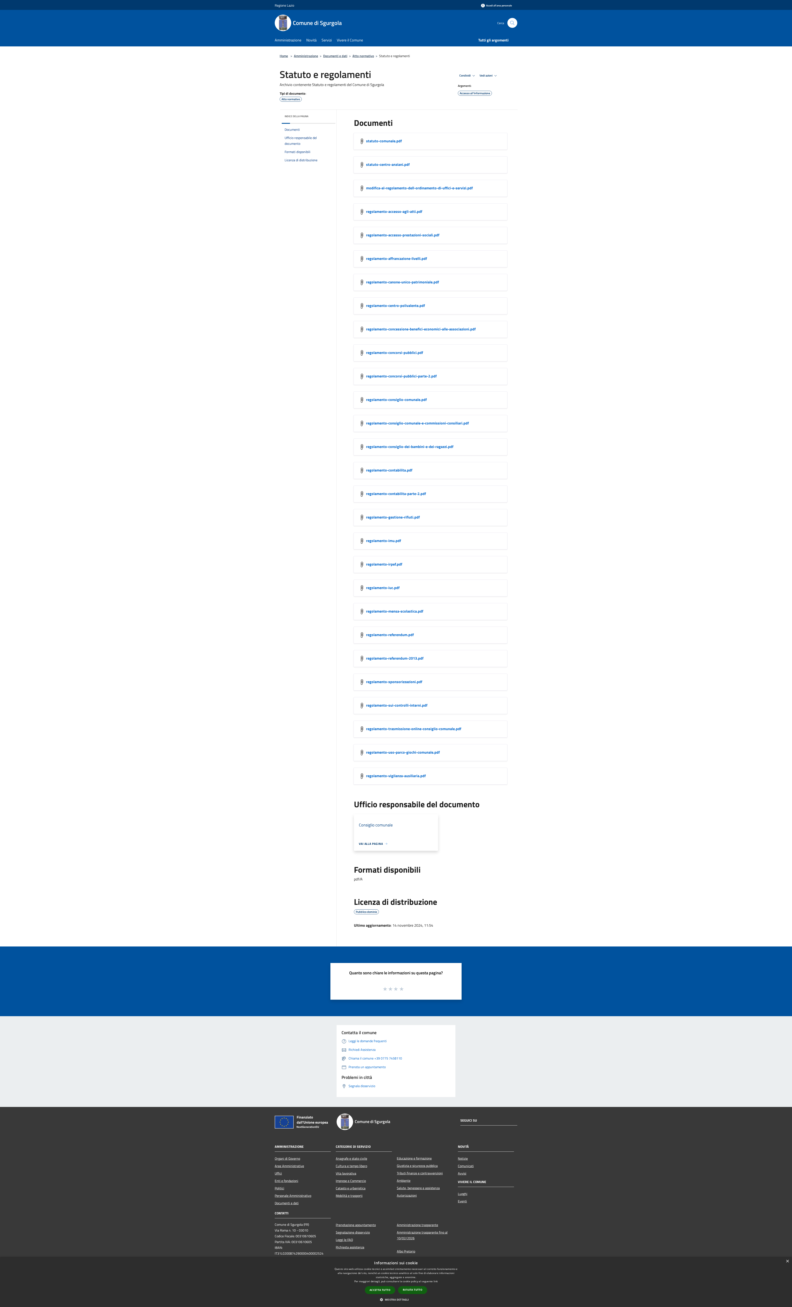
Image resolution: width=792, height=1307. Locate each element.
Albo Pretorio (406, 1251)
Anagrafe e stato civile (351, 1158)
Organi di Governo (287, 1158)
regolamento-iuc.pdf (383, 587)
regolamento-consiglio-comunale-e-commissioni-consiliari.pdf (417, 423)
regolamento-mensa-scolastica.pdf (394, 611)
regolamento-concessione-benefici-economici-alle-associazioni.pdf (421, 329)
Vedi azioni (486, 75)
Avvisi (462, 1173)
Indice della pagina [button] (296, 116)
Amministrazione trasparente (417, 1224)
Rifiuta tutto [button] (412, 1290)
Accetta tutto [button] (380, 1290)
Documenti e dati (335, 55)
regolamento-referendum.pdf (390, 635)
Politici (279, 1188)
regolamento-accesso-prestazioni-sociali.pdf (402, 235)
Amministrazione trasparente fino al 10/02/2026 (422, 1235)
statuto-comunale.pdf (384, 141)
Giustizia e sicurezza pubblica (417, 1165)
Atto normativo (363, 55)
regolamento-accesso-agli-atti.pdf (394, 211)
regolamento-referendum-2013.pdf (394, 658)
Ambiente (403, 1180)
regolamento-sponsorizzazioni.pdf (394, 682)
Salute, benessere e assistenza (418, 1188)
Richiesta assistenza (350, 1247)
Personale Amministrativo (293, 1195)
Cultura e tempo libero (351, 1165)
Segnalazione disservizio (353, 1232)
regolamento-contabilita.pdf (389, 470)
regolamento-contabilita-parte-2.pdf (396, 493)
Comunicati (466, 1165)
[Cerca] (512, 23)
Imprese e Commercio (351, 1180)
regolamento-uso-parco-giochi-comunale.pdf (403, 752)
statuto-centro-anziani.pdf (388, 164)
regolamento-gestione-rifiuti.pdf (393, 517)
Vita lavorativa (346, 1173)
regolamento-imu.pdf (383, 540)
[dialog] (396, 1282)
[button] (396, 1299)
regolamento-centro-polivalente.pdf (395, 305)
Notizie (463, 1158)
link (436, 1281)
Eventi (462, 1201)
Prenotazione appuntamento (356, 1224)
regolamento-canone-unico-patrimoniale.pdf (402, 282)
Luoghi (462, 1193)
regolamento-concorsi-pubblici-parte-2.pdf (401, 376)
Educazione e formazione (414, 1158)
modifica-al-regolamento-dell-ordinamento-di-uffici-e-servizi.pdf (419, 188)
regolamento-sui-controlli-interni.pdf (396, 705)
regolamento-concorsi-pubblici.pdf (394, 352)
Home (284, 55)
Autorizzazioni (407, 1195)
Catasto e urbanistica (350, 1188)
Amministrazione (306, 55)
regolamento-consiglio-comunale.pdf (396, 399)
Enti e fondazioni (286, 1180)
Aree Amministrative (289, 1165)
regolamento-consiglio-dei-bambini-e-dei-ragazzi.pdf (409, 446)
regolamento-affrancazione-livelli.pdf (396, 258)
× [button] (787, 1261)
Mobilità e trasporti (349, 1195)
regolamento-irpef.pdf (384, 564)
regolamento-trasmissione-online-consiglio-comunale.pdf (413, 729)
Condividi (465, 75)
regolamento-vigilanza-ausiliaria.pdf (396, 776)
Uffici (278, 1173)
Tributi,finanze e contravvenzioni (420, 1173)
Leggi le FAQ (344, 1239)
